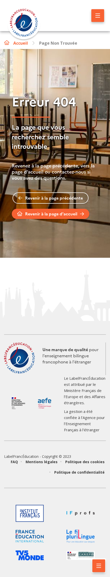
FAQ (14, 461)
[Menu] (97, 15)
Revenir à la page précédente (54, 198)
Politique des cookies (85, 461)
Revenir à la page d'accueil (51, 214)
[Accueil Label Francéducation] (23, 23)
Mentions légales (42, 461)
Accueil (20, 43)
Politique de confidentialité (79, 472)
